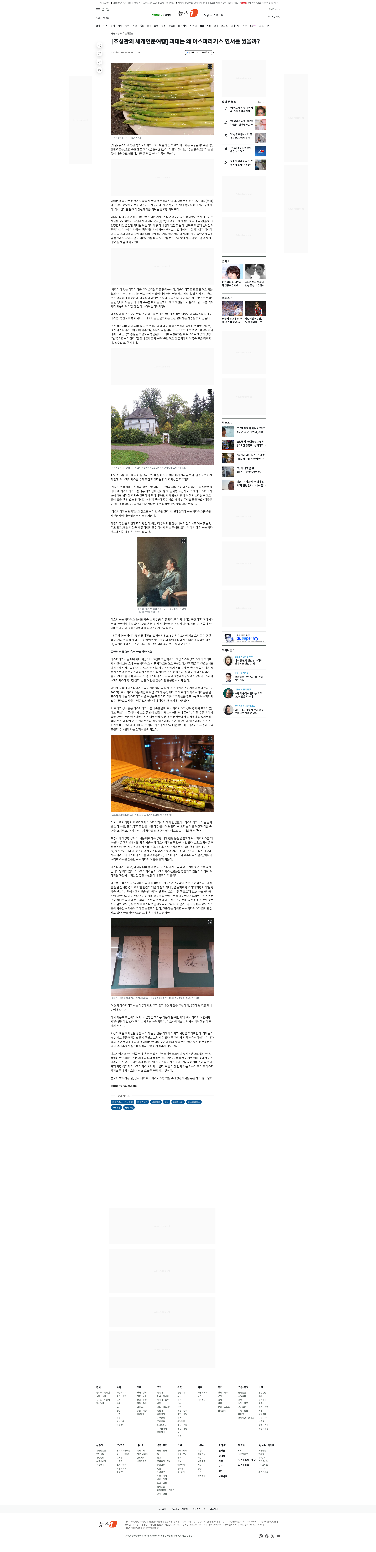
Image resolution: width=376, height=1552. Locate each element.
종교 (159, 1457)
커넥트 (272, 9)
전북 (179, 1418)
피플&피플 (161, 1425)
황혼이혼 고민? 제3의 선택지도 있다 (249, 678)
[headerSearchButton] (107, 9)
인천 (179, 1403)
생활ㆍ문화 (116, 33)
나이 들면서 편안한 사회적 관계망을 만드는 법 (248, 662)
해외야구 (201, 1454)
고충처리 (214, 1509)
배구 (200, 1465)
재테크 (241, 1414)
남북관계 (222, 1410)
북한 (220, 1387)
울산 (179, 1432)
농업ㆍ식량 (142, 1410)
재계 (260, 1396)
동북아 (160, 1392)
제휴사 (241, 1445)
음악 (179, 1461)
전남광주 (181, 1421)
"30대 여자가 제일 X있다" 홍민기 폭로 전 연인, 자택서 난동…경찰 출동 (251, 432)
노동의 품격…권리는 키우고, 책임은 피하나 (248, 695)
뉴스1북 (261, 1468)
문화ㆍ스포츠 (224, 1407)
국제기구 (161, 1421)
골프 (200, 1472)
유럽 (159, 1403)
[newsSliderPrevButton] (256, 102)
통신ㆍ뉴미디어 (123, 1454)
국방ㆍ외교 (202, 1392)
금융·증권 (243, 1387)
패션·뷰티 (262, 1418)
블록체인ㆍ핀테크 (246, 1418)
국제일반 (161, 1432)
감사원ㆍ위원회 (103, 1400)
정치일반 (100, 1403)
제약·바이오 (142, 1454)
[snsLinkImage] (261, 1536)
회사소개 (162, 1509)
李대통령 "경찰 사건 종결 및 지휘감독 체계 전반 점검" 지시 (209, 2)
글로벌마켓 (243, 1454)
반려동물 (161, 1486)
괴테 (166, 1102)
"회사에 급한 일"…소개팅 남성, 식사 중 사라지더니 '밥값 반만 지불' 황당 (251, 458)
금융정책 (242, 1396)
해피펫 (167, 15)
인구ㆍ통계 (142, 1403)
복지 (118, 1403)
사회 (119, 1387)
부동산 (99, 1445)
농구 (200, 1468)
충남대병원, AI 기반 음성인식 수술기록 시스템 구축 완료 (268, 2)
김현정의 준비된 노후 (244, 656)
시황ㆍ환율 (243, 1410)
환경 (118, 1410)
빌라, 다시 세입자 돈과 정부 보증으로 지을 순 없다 (249, 711)
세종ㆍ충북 (182, 1410)
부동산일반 (101, 1450)
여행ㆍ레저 (162, 1476)
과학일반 (120, 1472)
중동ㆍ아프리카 (164, 1407)
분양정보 (100, 1457)
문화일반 (161, 1465)
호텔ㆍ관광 (263, 1425)
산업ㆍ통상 (142, 1400)
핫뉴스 (226, 423)
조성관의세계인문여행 (122, 1102)
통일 (200, 1396)
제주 (179, 1436)
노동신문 (218, 15)
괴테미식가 (178, 1102)
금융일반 (242, 1392)
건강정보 (161, 1472)
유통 (260, 1410)
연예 (224, 261)
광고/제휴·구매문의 (179, 1509)
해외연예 (181, 1465)
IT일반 (119, 1461)
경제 (139, 1387)
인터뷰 (180, 1468)
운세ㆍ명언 (162, 1479)
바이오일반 (141, 1461)
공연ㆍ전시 (162, 1450)
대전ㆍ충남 (182, 1414)
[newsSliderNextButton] (263, 102)
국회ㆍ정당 (101, 1396)
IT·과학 (121, 1445)
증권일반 (242, 1407)
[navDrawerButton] (98, 9)
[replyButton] (99, 53)
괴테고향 (129, 1107)
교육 (118, 1400)
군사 (220, 1396)
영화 (179, 1457)
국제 (159, 1387)
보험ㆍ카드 (243, 1403)
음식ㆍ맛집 (162, 1494)
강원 (179, 1407)
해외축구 (201, 1461)
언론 (159, 1468)
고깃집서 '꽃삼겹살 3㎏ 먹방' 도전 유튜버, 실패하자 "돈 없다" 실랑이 (250, 445)
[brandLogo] (188, 12)
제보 (278, 9)
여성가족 (120, 1421)
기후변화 (161, 1418)
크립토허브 (157, 15)
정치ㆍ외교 (223, 1392)
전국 (179, 1387)
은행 (240, 1400)
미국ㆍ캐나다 (163, 1396)
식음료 (261, 1421)
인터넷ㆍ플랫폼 (123, 1450)
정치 (98, 1387)
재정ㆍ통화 (142, 1396)
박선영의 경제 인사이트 (245, 706)
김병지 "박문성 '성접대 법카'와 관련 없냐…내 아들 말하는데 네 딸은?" (251, 485)
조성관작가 (142, 1102)
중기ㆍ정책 (263, 1407)
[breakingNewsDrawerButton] (103, 9)
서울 (179, 1396)
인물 (118, 1418)
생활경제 (262, 1414)
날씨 (118, 1414)
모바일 (119, 1457)
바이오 (140, 1445)
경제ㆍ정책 (142, 1392)
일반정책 (100, 1454)
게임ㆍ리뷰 (121, 1468)
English (208, 15)
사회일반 (120, 1425)
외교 (200, 1387)
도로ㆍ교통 (162, 1483)
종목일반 (201, 1476)
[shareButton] (99, 45)
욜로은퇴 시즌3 (241, 673)
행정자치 (181, 1392)
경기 (179, 1400)
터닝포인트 (263, 1465)
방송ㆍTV (181, 1454)
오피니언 (227, 650)
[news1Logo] (108, 1524)
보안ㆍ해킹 (121, 1465)
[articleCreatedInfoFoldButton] (141, 52)
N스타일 (181, 1472)
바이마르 (156, 1102)
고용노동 (141, 1407)
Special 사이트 (266, 1445)
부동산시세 (101, 1461)
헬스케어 (141, 1457)
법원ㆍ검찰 (121, 1396)
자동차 (261, 1403)
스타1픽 (261, 1457)
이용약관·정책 (199, 1509)
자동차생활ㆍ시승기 (165, 1490)
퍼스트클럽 (263, 1472)
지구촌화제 (162, 1428)
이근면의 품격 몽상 (243, 689)
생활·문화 (162, 1445)
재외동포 (201, 1400)
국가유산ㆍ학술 (164, 1461)
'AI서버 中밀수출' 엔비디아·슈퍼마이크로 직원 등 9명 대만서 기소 (145, 2)
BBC (240, 1450)
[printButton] (99, 70)
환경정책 (141, 1414)
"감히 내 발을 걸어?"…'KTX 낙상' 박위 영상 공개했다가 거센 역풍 (250, 472)
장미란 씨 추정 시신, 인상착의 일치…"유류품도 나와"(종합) (241, 165)
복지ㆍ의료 (142, 1450)
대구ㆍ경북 (182, 1425)
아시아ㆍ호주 (163, 1400)
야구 (200, 1450)
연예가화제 (182, 1450)
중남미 (160, 1410)
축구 (200, 1457)
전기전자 (262, 1400)
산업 (260, 1387)
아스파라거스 (194, 1102)
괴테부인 (116, 1107)
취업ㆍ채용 (263, 1428)
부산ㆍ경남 (182, 1428)
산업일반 (262, 1392)
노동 (118, 1407)
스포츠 (226, 298)
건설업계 (100, 1465)
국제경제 (161, 1414)
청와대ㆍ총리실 (103, 1392)
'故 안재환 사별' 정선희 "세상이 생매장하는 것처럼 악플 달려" (242, 125)
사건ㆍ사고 (121, 1392)
